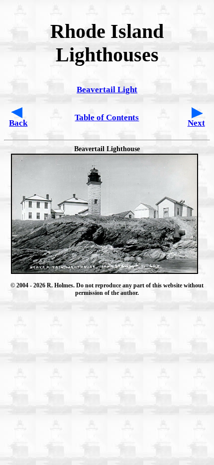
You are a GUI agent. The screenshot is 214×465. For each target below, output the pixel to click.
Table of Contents (107, 117)
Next (196, 123)
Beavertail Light (107, 89)
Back (18, 123)
